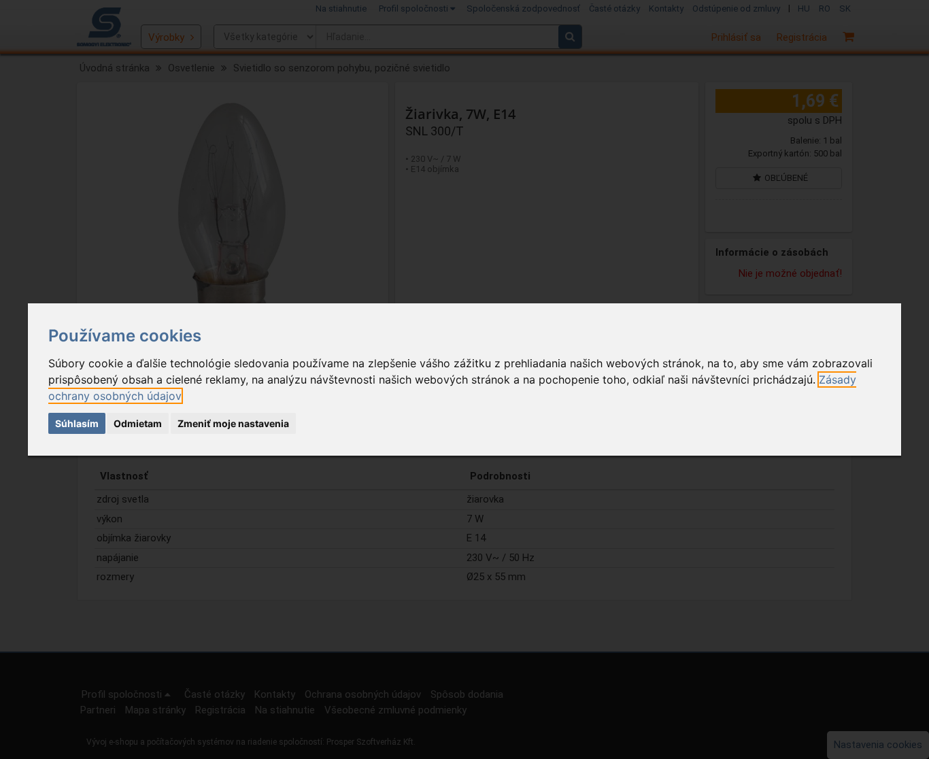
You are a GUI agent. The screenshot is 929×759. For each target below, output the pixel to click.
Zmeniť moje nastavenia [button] (233, 423)
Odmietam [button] (138, 423)
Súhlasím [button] (77, 423)
